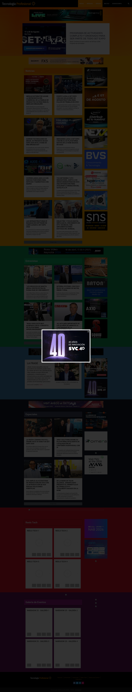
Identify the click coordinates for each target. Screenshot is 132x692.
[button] (88, 331)
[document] (66, 346)
